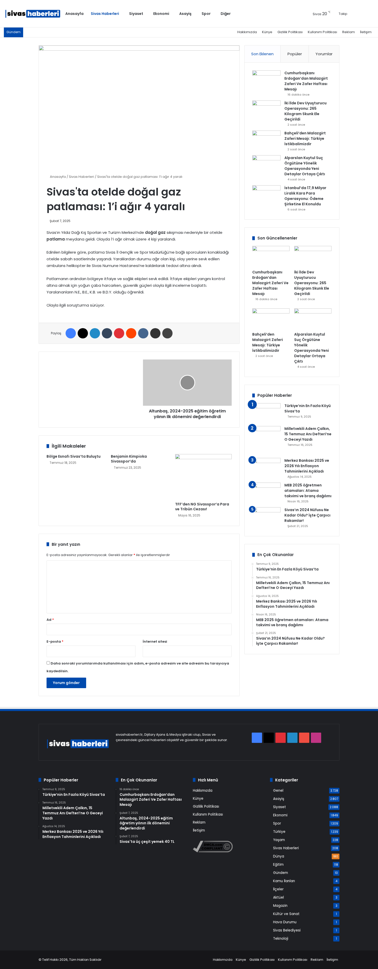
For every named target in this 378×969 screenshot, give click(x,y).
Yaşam (279, 839)
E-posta (55, 641)
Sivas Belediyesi (287, 930)
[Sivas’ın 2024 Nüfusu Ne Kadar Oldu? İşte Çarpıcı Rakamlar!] (266, 517)
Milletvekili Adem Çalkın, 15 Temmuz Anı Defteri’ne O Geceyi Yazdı (307, 434)
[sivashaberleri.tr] (33, 14)
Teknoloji (280, 938)
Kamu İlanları (284, 881)
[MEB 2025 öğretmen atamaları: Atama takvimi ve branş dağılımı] (266, 492)
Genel (278, 790)
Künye (267, 32)
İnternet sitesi (155, 641)
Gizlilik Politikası (290, 32)
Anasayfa (74, 13)
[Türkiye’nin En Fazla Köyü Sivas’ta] (266, 412)
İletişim (366, 32)
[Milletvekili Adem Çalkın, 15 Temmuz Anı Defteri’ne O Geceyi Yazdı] (266, 440)
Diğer (226, 13)
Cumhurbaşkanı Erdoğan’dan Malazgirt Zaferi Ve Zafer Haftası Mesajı (306, 81)
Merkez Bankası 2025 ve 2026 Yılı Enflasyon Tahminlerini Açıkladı (306, 466)
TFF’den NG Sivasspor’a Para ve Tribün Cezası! (202, 507)
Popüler (294, 54)
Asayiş (185, 13)
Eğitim (278, 864)
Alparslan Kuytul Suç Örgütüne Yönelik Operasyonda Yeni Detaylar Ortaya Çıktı (304, 166)
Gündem (280, 872)
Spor (206, 13)
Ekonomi (161, 13)
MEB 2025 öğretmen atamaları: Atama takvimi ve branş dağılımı (307, 491)
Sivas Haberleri (105, 13)
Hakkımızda (247, 32)
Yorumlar (324, 54)
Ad (50, 619)
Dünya (278, 856)
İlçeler (278, 889)
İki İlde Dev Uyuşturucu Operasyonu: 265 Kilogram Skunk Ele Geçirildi (305, 111)
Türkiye (279, 831)
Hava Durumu (284, 922)
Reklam (348, 32)
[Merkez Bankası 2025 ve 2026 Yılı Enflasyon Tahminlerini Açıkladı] (266, 467)
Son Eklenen (262, 54)
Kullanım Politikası (322, 32)
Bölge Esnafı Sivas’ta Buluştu (74, 456)
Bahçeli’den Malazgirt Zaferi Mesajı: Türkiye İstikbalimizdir (305, 138)
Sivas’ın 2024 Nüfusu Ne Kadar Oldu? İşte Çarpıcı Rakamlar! (307, 515)
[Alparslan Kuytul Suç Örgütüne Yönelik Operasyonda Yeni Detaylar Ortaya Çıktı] (266, 164)
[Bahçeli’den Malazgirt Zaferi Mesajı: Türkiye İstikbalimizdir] (266, 140)
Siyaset (136, 13)
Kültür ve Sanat (286, 913)
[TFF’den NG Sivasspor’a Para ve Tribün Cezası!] (203, 476)
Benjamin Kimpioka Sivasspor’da (129, 459)
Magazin (280, 905)
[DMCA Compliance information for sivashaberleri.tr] (213, 851)
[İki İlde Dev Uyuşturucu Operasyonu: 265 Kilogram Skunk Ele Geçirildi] (266, 110)
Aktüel (278, 897)
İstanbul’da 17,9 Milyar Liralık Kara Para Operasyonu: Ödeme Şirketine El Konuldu (305, 196)
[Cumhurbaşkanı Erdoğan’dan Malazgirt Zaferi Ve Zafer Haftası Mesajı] (266, 80)
